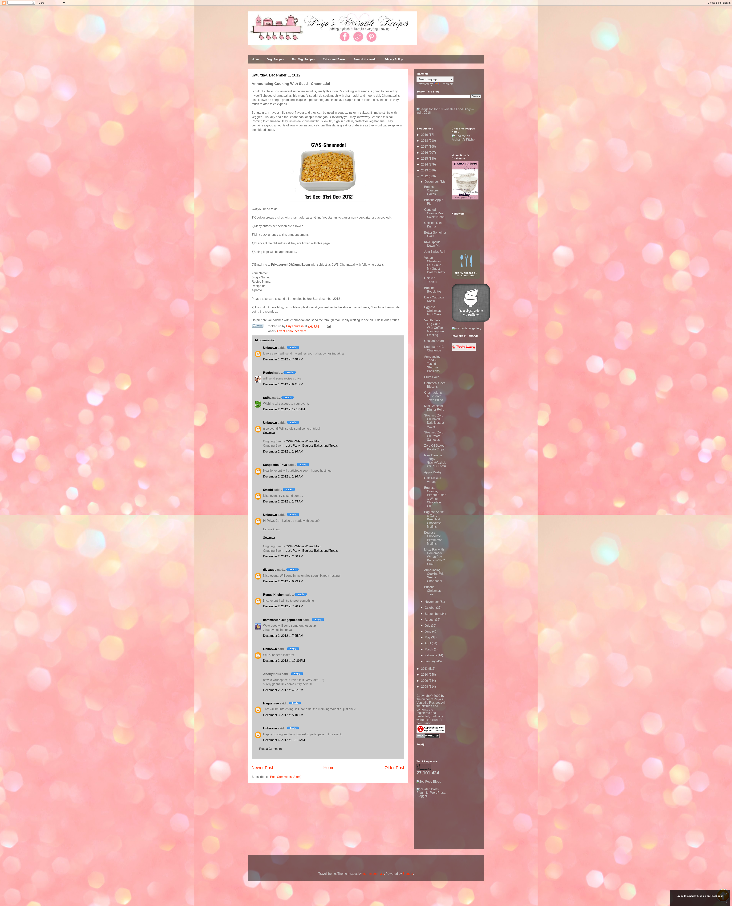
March (429, 649)
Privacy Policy (393, 59)
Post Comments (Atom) (285, 776)
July (428, 625)
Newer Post (262, 767)
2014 (425, 164)
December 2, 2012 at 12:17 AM (284, 409)
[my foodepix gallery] (466, 328)
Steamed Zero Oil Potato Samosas (433, 436)
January (430, 661)
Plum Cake (431, 377)
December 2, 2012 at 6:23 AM (283, 581)
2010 (425, 674)
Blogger (408, 873)
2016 (425, 152)
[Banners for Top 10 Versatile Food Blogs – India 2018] (449, 112)
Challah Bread (434, 340)
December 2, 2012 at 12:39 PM (284, 660)
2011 (424, 668)
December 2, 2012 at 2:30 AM (283, 556)
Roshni (268, 372)
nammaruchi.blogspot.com (282, 619)
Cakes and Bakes (334, 59)
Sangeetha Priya (275, 464)
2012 (425, 176)
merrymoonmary (373, 873)
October (430, 607)
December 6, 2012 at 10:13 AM (284, 740)
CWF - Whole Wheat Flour (303, 441)
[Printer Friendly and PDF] (257, 326)
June (428, 631)
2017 (425, 146)
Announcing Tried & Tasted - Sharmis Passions (432, 364)
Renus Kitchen (274, 594)
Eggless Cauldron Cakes (432, 190)
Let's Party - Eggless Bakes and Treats (312, 445)
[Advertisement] (445, 822)
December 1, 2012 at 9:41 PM (283, 384)
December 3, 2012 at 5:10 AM (283, 715)
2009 (425, 680)
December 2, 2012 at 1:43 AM (283, 501)
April (428, 643)
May (428, 637)
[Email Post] (328, 326)
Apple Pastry (432, 472)
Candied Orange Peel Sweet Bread (434, 213)
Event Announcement (291, 331)
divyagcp (269, 569)
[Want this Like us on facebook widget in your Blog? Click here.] (726, 902)
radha (267, 397)
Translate (447, 84)
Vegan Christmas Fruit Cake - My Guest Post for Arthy (434, 265)
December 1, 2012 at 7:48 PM (283, 359)
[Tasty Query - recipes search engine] (464, 349)
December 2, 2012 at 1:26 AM (283, 451)
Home (255, 59)
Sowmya (269, 432)
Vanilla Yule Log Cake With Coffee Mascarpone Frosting (434, 328)
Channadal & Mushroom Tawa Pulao (433, 396)
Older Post (394, 767)
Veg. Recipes (275, 59)
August (430, 619)
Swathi (268, 489)
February (431, 655)
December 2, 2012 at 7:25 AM (283, 635)
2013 (425, 170)
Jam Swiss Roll (434, 251)
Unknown (270, 347)
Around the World (364, 59)
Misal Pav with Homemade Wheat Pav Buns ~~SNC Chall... (434, 557)
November (432, 601)
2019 (425, 134)
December (432, 181)
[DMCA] (428, 737)
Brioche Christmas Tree (432, 590)
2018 (425, 140)
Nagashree (271, 703)
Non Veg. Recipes (303, 59)
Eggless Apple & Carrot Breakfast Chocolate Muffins (434, 519)
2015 (425, 158)
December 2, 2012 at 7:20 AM (283, 606)
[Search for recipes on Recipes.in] (429, 781)
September (432, 613)
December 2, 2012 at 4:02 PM (283, 690)
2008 (425, 686)
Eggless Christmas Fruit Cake (432, 310)
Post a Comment (270, 748)
